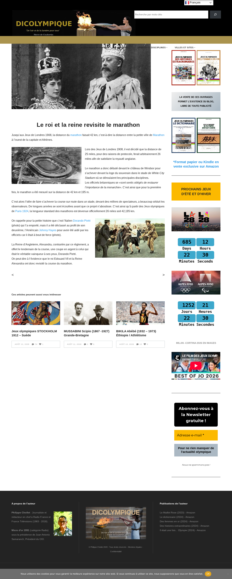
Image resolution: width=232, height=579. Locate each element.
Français (194, 2)
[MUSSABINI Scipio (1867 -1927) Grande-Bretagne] (88, 313)
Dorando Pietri (82, 220)
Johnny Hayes (47, 230)
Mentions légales (135, 547)
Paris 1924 (21, 211)
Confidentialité (116, 551)
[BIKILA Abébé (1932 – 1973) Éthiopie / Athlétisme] (140, 313)
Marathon (158, 135)
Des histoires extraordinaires (175, 525)
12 (141, 344)
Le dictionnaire (168, 517)
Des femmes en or (170, 521)
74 (36, 344)
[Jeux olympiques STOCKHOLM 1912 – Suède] (36, 313)
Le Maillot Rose (168, 512)
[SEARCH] (215, 15)
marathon (76, 135)
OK (208, 573)
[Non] (227, 574)
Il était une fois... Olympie (173, 530)
